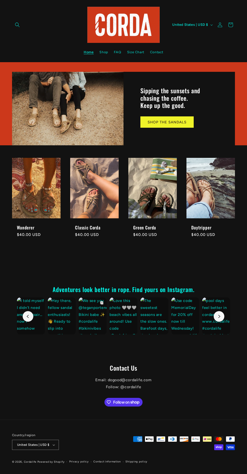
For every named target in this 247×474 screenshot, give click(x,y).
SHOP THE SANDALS (167, 122)
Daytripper (201, 227)
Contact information (107, 461)
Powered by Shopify (51, 461)
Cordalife (30, 461)
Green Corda (144, 227)
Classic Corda (88, 227)
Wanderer (25, 227)
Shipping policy (136, 461)
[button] (17, 25)
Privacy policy (79, 461)
